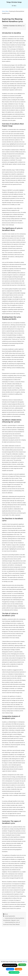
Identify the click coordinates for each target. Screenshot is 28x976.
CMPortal (24, 961)
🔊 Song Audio (18, 969)
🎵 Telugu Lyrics (22, 964)
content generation (10, 916)
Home (3, 11)
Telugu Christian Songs (14, 2)
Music (7, 11)
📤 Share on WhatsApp (14, 972)
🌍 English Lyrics (10, 969)
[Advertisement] (14, 944)
